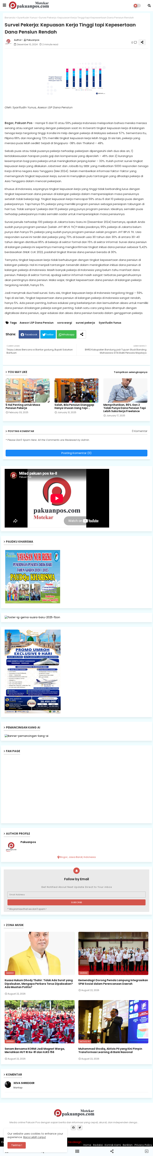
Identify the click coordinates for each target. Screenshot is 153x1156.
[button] (149, 5)
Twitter (50, 334)
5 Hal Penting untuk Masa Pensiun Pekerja (23, 406)
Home (87, 1145)
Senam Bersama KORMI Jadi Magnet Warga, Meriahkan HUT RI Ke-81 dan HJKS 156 (35, 1050)
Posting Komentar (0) (76, 453)
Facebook (31, 334)
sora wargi (64, 323)
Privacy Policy (143, 1145)
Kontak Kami (113, 1145)
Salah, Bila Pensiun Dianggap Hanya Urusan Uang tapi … (74, 406)
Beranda (10, 17)
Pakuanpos (28, 842)
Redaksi (98, 1145)
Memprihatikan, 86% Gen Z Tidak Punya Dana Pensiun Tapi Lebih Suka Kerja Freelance (124, 408)
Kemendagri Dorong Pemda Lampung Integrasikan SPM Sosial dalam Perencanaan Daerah (113, 982)
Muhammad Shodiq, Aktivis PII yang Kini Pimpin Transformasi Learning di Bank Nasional (110, 1050)
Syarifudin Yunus (27, 17)
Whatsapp (68, 334)
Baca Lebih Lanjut (34, 1137)
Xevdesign (74, 1142)
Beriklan (128, 1145)
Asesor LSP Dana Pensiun (37, 323)
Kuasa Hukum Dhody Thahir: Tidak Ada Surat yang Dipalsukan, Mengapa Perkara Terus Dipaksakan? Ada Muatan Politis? (39, 984)
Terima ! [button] (16, 1145)
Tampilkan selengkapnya (130, 372)
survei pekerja (85, 323)
